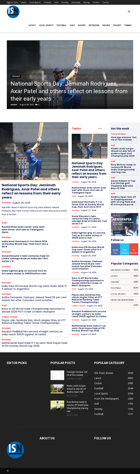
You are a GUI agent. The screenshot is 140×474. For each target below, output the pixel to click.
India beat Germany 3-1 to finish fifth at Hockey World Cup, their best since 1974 (25, 244)
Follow (125, 244)
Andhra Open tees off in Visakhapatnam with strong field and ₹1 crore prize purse (123, 200)
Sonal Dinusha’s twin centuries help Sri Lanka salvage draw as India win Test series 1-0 (25, 258)
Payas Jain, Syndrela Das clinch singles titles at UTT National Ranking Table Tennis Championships (34, 322)
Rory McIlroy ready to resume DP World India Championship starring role (123, 168)
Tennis (105, 2)
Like (115, 244)
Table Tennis (10, 317)
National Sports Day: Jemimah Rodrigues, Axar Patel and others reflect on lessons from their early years (69, 91)
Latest (23, 2)
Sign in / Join (12, 2)
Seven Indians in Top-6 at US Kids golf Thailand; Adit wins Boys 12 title (123, 184)
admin (14, 104)
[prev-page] (54, 176)
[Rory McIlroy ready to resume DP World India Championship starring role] (57, 405)
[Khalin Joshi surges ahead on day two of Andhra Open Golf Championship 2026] (57, 388)
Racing (86, 2)
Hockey (64, 2)
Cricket (96, 2)
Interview (76, 2)
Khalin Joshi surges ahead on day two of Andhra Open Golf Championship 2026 (123, 152)
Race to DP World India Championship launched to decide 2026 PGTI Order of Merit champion (33, 310)
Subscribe (134, 244)
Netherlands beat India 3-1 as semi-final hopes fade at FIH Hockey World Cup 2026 (34, 344)
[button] (129, 11)
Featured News (118, 134)
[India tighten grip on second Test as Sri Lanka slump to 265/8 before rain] (60, 270)
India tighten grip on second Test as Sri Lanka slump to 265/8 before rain (24, 272)
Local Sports (34, 2)
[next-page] (62, 176)
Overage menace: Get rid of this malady (123, 138)
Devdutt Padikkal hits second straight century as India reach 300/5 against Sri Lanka (32, 333)
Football (47, 2)
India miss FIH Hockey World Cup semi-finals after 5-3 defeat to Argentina (35, 287)
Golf (56, 2)
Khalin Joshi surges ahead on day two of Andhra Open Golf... (76, 389)
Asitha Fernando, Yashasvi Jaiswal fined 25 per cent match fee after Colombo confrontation (34, 299)
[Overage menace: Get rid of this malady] (57, 375)
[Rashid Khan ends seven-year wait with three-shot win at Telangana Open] (60, 227)
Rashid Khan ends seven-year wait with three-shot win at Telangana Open (23, 229)
